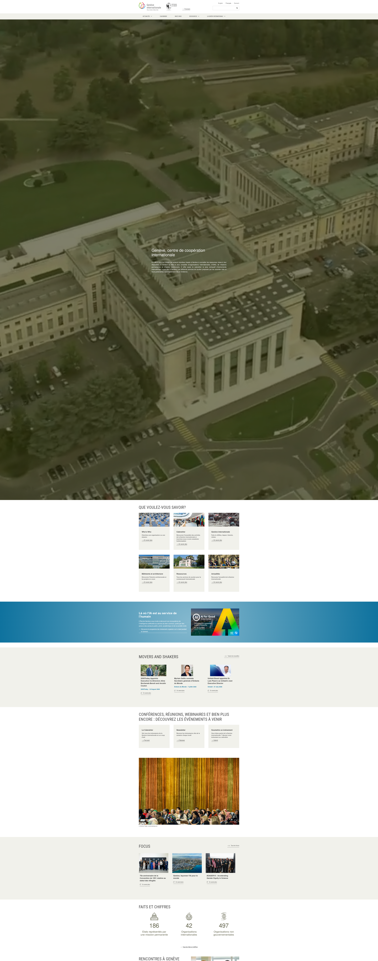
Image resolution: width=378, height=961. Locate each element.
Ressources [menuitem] (193, 16)
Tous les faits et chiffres (190, 947)
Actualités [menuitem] (146, 16)
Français (228, 3)
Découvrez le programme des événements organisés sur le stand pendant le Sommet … (164, 630)
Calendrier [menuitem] (163, 16)
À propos (187, 9)
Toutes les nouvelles (233, 656)
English (220, 3)
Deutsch (236, 3)
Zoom (235, 821)
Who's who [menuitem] (178, 16)
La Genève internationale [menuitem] (215, 16)
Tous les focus (235, 845)
